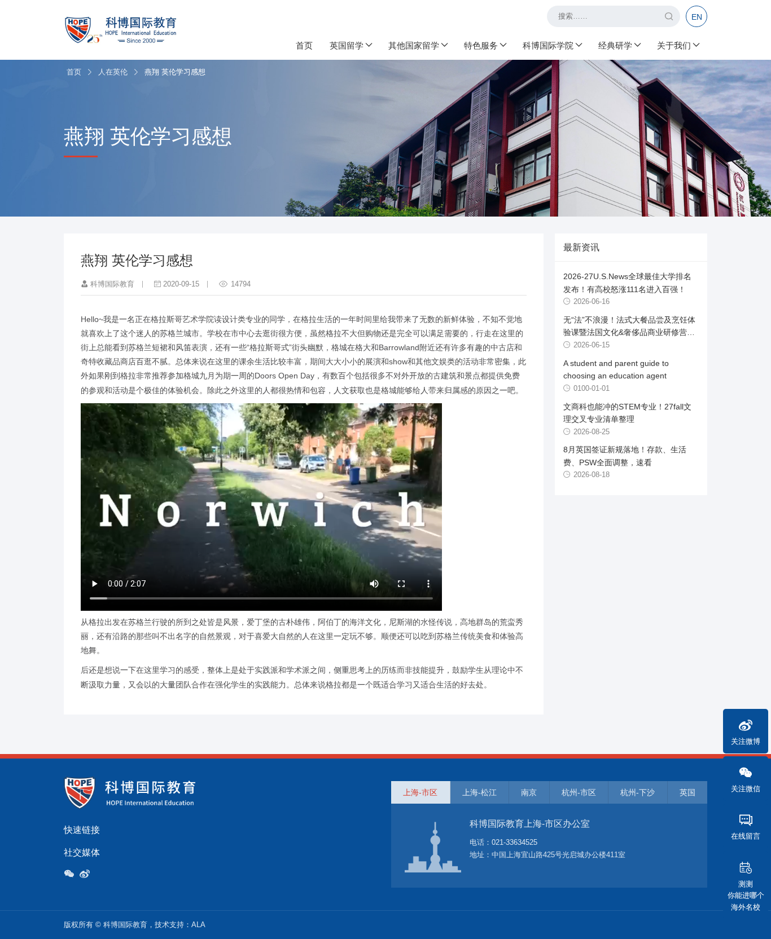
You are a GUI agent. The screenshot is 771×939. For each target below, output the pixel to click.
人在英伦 (113, 72)
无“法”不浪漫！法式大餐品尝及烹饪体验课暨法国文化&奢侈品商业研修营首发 (629, 332)
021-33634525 (514, 842)
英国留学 (346, 45)
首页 (304, 45)
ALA (198, 924)
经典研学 (615, 45)
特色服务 (481, 45)
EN (696, 16)
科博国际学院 (548, 45)
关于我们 (674, 45)
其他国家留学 (413, 45)
